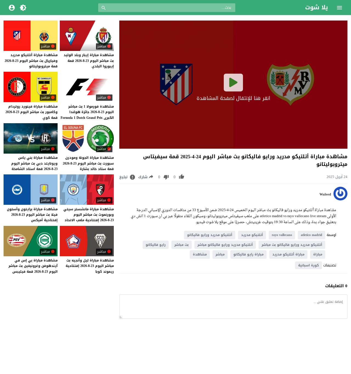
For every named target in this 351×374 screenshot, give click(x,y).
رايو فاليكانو (156, 245)
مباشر (220, 254)
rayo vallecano (282, 235)
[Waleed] (340, 199)
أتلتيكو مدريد (252, 235)
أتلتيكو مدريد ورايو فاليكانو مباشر (225, 245)
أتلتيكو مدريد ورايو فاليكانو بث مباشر (292, 245)
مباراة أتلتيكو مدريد (288, 254)
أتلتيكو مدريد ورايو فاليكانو (209, 235)
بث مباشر (181, 245)
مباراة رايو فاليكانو (248, 254)
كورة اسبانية (308, 265)
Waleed (325, 194)
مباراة (317, 254)
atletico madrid (311, 235)
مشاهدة (200, 254)
